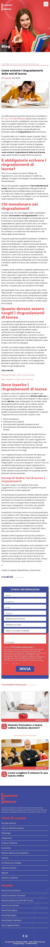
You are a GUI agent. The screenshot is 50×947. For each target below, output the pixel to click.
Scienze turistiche (9, 878)
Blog (7, 64)
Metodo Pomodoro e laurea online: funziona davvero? (25, 726)
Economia (6, 848)
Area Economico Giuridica (13, 895)
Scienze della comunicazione (14, 853)
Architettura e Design (11, 863)
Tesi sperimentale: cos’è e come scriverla (17, 375)
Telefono (8, 613)
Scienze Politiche (9, 843)
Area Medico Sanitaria (11, 920)
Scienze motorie (8, 868)
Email (7, 607)
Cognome (9, 601)
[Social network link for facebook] (23, 936)
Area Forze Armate (10, 905)
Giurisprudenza (8, 823)
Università (40, 720)
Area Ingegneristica (10, 925)
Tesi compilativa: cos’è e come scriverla (17, 379)
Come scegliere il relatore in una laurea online (28, 774)
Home (3, 64)
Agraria (4, 873)
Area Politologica (9, 910)
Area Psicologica (8, 915)
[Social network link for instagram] (26, 936)
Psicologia (6, 833)
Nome (8, 595)
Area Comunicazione (11, 890)
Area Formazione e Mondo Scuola (17, 900)
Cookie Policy (31, 943)
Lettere (4, 858)
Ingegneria (6, 838)
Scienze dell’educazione (12, 828)
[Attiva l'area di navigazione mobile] (46, 4)
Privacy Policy (18, 943)
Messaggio (9, 642)
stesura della (14, 119)
